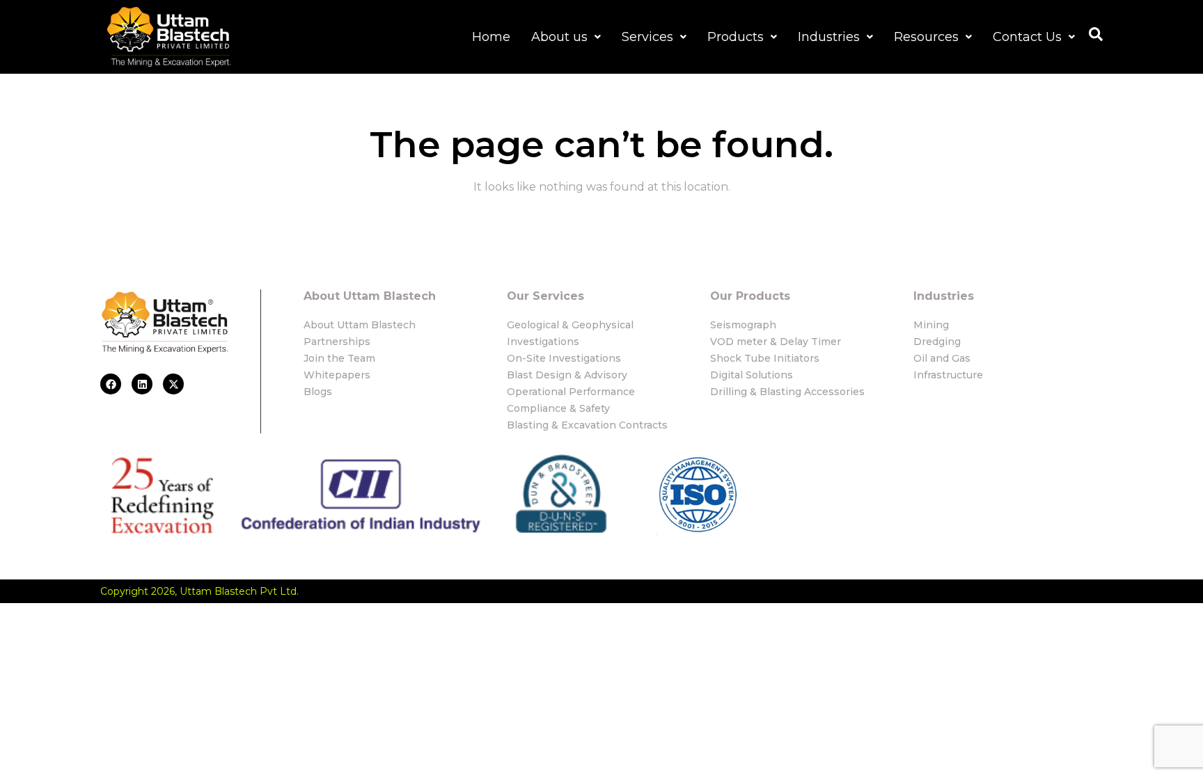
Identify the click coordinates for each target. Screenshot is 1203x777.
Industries (829, 37)
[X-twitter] (173, 384)
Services (647, 37)
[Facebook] (110, 384)
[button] (566, 37)
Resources (926, 37)
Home (491, 37)
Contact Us (1027, 37)
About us (559, 37)
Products (735, 37)
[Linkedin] (142, 384)
